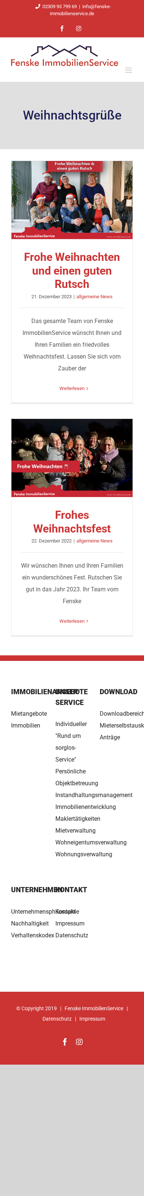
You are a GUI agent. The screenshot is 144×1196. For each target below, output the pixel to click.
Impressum (70, 923)
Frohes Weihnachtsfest (72, 458)
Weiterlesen (72, 388)
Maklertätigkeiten (77, 818)
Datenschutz (71, 935)
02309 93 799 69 (59, 6)
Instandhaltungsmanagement (94, 795)
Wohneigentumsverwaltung (91, 842)
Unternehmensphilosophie (45, 911)
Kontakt (65, 911)
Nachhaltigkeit (30, 923)
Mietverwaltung (75, 830)
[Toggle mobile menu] (129, 70)
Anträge (110, 737)
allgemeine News (94, 296)
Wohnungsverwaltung (83, 854)
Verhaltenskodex (32, 935)
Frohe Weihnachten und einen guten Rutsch (72, 200)
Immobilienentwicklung (85, 806)
